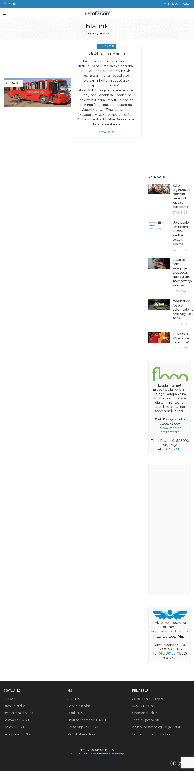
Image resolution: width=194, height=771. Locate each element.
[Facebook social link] (5, 3)
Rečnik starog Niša (81, 734)
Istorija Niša (75, 713)
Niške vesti (106, 46)
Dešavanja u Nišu (16, 720)
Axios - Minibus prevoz (148, 699)
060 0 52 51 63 (172, 449)
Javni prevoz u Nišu (17, 734)
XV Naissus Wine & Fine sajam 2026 (181, 338)
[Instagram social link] (9, 3)
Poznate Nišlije (14, 706)
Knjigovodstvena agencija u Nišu (156, 727)
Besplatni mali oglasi (18, 713)
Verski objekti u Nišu (82, 727)
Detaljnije (106, 132)
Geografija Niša (78, 706)
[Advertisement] (169, 107)
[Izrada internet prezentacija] (169, 373)
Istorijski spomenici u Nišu (86, 720)
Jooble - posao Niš (145, 720)
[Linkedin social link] (13, 3)
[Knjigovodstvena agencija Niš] (170, 614)
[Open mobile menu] (5, 13)
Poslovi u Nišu (13, 727)
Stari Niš (73, 699)
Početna (90, 33)
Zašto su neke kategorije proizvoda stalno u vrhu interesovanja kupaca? (182, 272)
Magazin (9, 699)
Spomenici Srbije (144, 713)
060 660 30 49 (169, 653)
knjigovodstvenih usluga (170, 631)
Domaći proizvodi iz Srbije (151, 734)
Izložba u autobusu (106, 53)
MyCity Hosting (143, 706)
